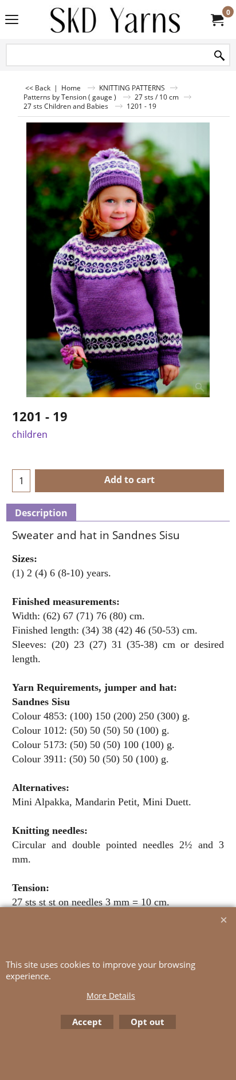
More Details (110, 995)
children (30, 434)
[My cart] (216, 19)
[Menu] (11, 20)
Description (41, 513)
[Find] (219, 56)
